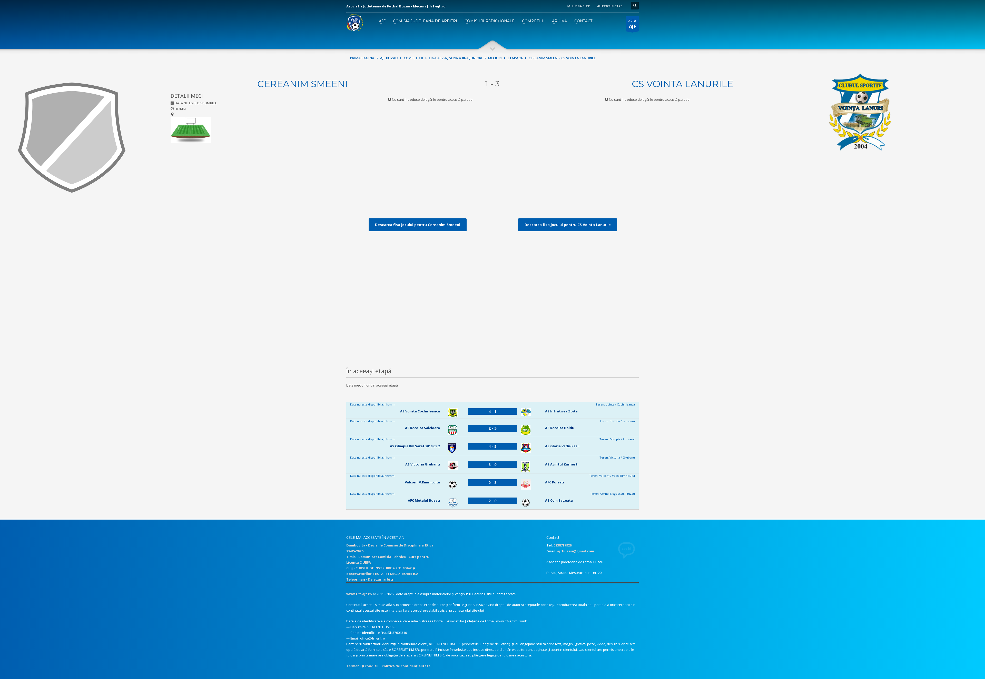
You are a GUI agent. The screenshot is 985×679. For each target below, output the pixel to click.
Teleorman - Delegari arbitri (370, 579)
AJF (382, 21)
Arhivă (559, 21)
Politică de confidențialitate (406, 666)
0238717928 (563, 545)
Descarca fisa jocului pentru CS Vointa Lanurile (568, 224)
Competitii (413, 58)
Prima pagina (362, 58)
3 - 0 (492, 464)
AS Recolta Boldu (559, 427)
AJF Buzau (389, 58)
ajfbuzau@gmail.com (575, 551)
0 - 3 (492, 482)
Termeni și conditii (362, 666)
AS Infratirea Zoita (561, 411)
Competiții (533, 21)
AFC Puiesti (554, 482)
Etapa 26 (515, 58)
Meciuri (495, 58)
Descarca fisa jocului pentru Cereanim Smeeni (417, 224)
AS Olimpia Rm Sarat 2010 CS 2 (415, 446)
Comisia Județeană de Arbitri (425, 21)
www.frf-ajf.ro (359, 594)
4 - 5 (492, 446)
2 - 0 (492, 500)
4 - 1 (492, 411)
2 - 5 (492, 428)
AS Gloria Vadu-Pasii (562, 446)
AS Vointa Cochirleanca (420, 411)
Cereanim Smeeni (302, 83)
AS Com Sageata (559, 500)
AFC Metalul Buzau (424, 500)
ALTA (632, 24)
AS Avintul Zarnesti (561, 464)
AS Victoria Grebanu (422, 464)
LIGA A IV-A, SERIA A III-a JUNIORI (455, 58)
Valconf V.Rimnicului (422, 482)
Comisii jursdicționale (490, 21)
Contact (583, 21)
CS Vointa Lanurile (682, 83)
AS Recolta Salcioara (422, 427)
